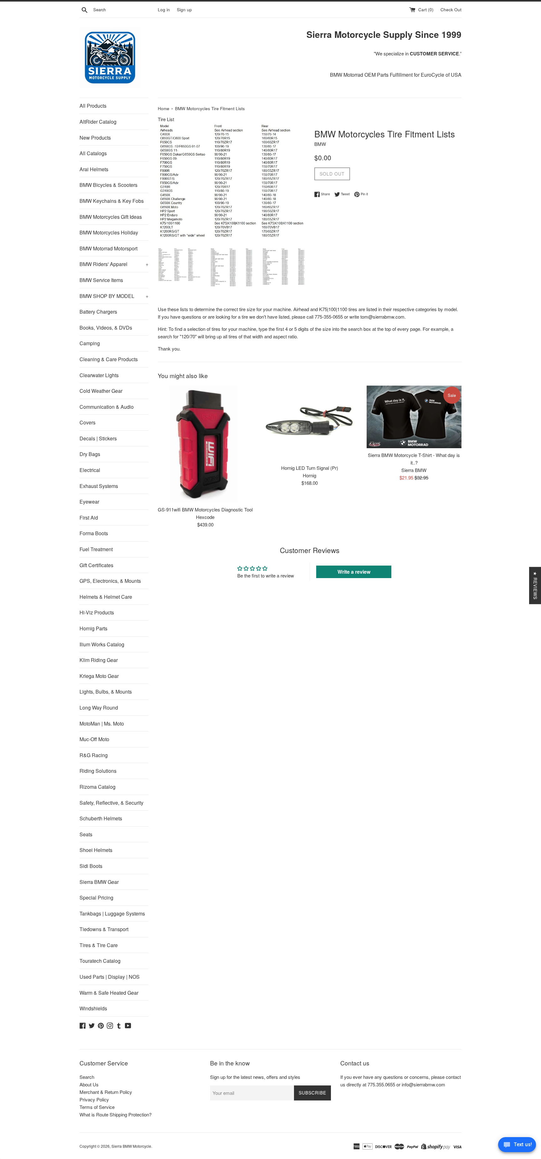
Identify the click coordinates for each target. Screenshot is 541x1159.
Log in (164, 10)
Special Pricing (96, 897)
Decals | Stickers (98, 438)
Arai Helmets (94, 169)
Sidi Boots (91, 865)
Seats (86, 834)
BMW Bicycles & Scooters (108, 184)
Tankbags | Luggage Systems (112, 913)
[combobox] (124, 9)
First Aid (89, 517)
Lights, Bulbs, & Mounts (106, 691)
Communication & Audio (107, 406)
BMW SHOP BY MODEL (114, 296)
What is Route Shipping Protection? (116, 1114)
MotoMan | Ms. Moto (102, 723)
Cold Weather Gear (101, 390)
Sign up (184, 10)
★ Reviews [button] (535, 585)
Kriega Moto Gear (99, 676)
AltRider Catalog (98, 121)
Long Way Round (99, 707)
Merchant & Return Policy (106, 1092)
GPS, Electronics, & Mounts (110, 580)
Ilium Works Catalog (102, 644)
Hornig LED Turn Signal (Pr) (309, 467)
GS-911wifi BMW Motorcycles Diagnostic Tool (205, 509)
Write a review (353, 571)
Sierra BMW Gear (99, 881)
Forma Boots (94, 533)
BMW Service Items (101, 280)
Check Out (451, 10)
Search (87, 1077)
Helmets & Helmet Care (106, 596)
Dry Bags (90, 454)
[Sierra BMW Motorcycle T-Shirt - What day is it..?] (414, 417)
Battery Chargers (98, 311)
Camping (90, 343)
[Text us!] (517, 1146)
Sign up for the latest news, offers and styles (255, 1077)
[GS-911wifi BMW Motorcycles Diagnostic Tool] (205, 444)
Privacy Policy (94, 1099)
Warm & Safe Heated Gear (109, 992)
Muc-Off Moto (94, 739)
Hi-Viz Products (97, 612)
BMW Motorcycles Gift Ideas (111, 216)
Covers (87, 422)
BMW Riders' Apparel (114, 264)
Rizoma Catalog (98, 786)
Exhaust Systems (99, 486)
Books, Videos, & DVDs (106, 327)
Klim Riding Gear (99, 660)
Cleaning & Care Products (109, 359)
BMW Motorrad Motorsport (108, 248)
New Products (95, 137)
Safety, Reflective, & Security (111, 802)
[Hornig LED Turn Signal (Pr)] (309, 423)
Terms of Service (97, 1107)
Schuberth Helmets (101, 818)
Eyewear (89, 501)
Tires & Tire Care (99, 945)
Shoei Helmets (96, 850)
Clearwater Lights (99, 375)
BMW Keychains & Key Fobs (112, 200)
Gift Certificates (96, 565)
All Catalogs (93, 153)
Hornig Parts (93, 628)
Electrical (90, 470)
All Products (93, 105)
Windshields (93, 1008)
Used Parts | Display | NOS (110, 976)
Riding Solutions (98, 770)
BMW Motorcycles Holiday (109, 232)
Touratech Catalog (100, 960)
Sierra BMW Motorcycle (131, 1146)
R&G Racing (94, 755)
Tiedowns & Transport (104, 929)
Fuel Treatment (96, 549)
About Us (89, 1084)
